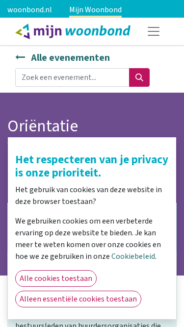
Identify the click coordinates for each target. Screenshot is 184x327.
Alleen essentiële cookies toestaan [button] (78, 299)
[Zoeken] (139, 77)
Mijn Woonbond (95, 9)
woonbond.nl (29, 9)
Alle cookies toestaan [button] (56, 278)
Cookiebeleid (133, 256)
